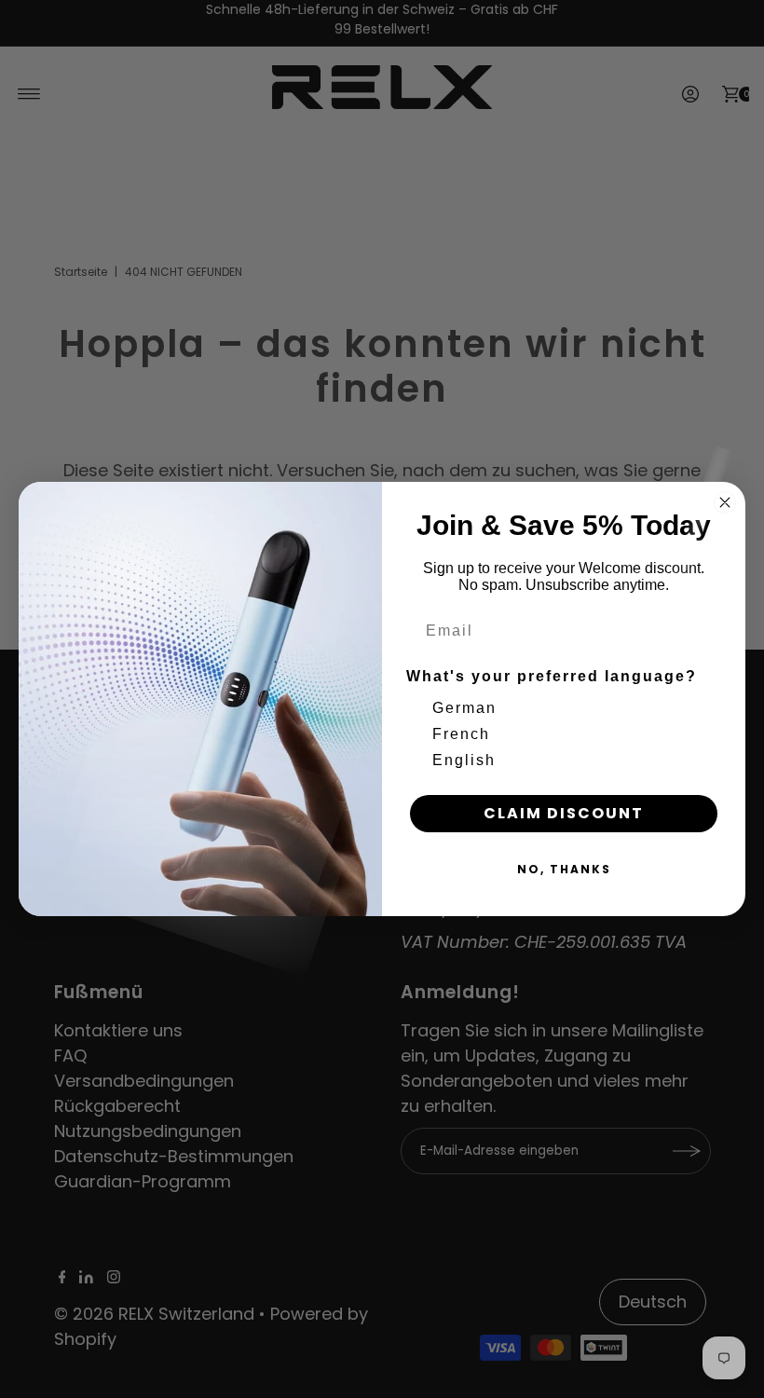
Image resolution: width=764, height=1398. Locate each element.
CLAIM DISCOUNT (564, 813)
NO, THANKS (564, 869)
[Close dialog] (725, 502)
